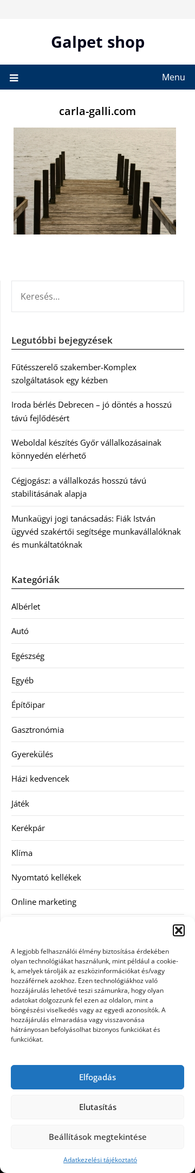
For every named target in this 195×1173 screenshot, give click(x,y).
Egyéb (22, 680)
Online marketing (43, 901)
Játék (20, 803)
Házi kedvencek (40, 778)
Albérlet (25, 606)
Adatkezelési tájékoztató (100, 1159)
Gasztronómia (37, 729)
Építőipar (28, 704)
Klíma (21, 852)
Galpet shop (98, 41)
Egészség (27, 655)
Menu (173, 77)
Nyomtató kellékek (46, 877)
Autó (20, 630)
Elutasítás (97, 1106)
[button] (178, 930)
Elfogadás (97, 1076)
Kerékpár (28, 827)
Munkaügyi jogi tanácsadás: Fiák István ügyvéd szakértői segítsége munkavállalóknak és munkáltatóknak (96, 531)
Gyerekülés (32, 754)
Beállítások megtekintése (98, 1136)
